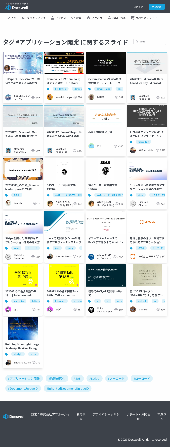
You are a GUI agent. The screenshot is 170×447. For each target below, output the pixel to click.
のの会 (17, 194)
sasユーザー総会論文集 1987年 (111, 194)
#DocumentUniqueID (23, 388)
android (142, 301)
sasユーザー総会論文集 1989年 (69, 194)
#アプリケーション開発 (24, 378)
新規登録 (156, 6)
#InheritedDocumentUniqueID (67, 388)
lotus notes (19, 301)
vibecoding (143, 141)
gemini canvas (103, 88)
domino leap (80, 88)
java (57, 248)
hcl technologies (39, 301)
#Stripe (94, 378)
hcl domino (60, 88)
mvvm (33, 354)
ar (108, 301)
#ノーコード (116, 378)
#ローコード (141, 378)
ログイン (138, 6)
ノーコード (32, 248)
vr (97, 301)
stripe (140, 194)
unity (119, 301)
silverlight (18, 354)
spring (70, 248)
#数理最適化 (56, 378)
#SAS (77, 378)
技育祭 (141, 248)
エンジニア (158, 248)
